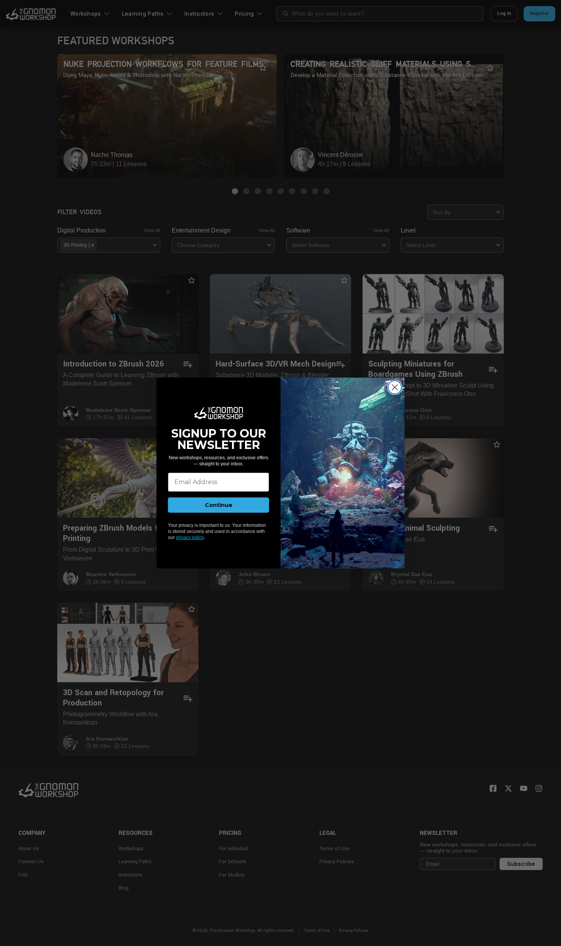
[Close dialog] (394, 387)
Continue (218, 505)
